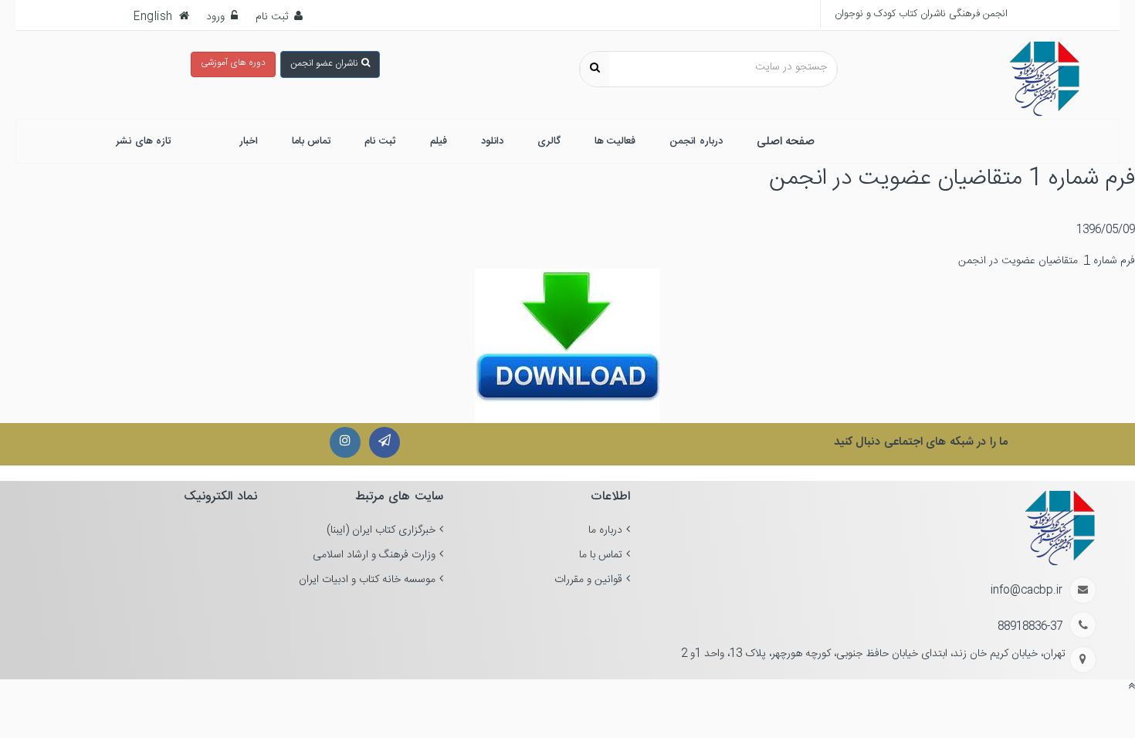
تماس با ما (600, 555)
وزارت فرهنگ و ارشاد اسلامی (374, 555)
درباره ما (605, 530)
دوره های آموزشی (233, 62)
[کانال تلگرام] (384, 442)
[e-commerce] (1044, 79)
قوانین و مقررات (588, 579)
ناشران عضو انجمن (323, 63)
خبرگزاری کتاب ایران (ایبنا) (381, 530)
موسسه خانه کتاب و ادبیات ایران (367, 579)
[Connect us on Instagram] (345, 442)
